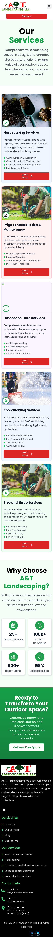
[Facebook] (4, 810)
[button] (49, 6)
